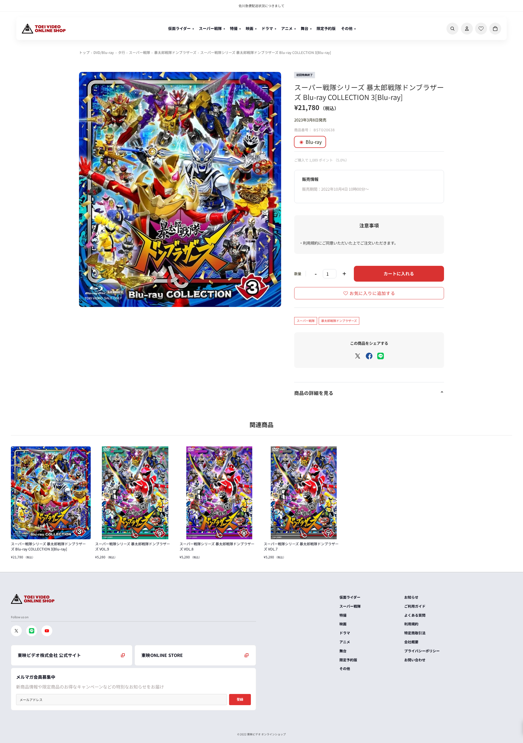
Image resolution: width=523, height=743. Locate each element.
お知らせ (411, 597)
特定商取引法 (414, 632)
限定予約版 (348, 659)
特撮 (342, 615)
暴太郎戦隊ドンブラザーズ (175, 52)
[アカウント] (467, 29)
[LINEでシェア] (380, 356)
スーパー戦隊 (139, 52)
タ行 (121, 52)
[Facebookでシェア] (369, 356)
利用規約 (411, 623)
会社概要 (411, 641)
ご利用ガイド (414, 606)
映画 (342, 623)
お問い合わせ (414, 659)
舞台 (342, 650)
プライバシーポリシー (422, 650)
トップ (84, 52)
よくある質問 (414, 615)
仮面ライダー (349, 597)
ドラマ (344, 632)
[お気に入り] (481, 29)
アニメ (344, 641)
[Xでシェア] (357, 356)
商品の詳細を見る (313, 392)
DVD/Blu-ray (103, 52)
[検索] (452, 29)
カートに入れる (399, 273)
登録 (240, 699)
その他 (344, 668)
